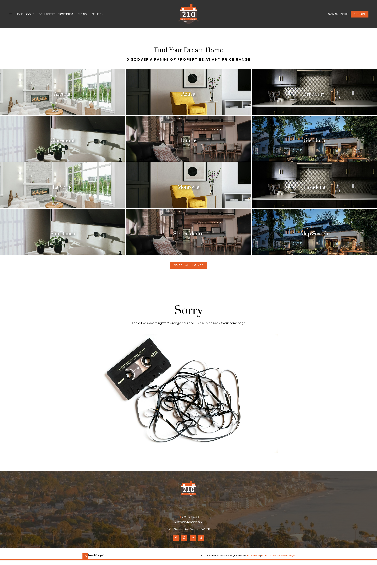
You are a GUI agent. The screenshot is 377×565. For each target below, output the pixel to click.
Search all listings (188, 265)
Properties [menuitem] (65, 14)
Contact (359, 14)
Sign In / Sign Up (338, 14)
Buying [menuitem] (82, 14)
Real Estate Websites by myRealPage (278, 555)
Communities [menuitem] (47, 14)
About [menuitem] (29, 14)
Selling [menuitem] (96, 14)
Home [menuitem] (19, 14)
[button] (338, 14)
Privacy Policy (253, 555)
